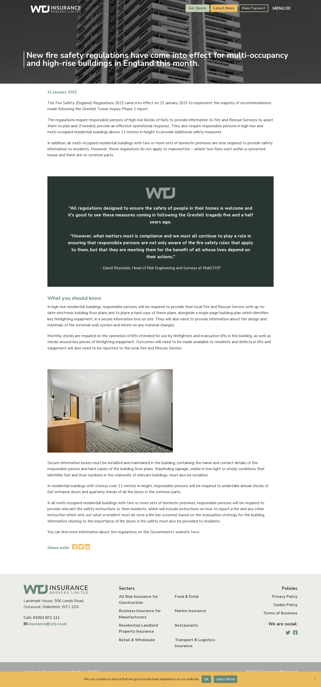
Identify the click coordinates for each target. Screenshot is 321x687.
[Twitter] (287, 632)
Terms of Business (280, 613)
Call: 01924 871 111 (42, 617)
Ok (206, 679)
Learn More (225, 679)
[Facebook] (295, 632)
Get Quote (197, 8)
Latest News (223, 8)
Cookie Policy (285, 604)
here (194, 531)
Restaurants (186, 625)
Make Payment (253, 8)
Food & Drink (187, 596)
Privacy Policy (284, 596)
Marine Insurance (190, 610)
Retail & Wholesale (137, 639)
